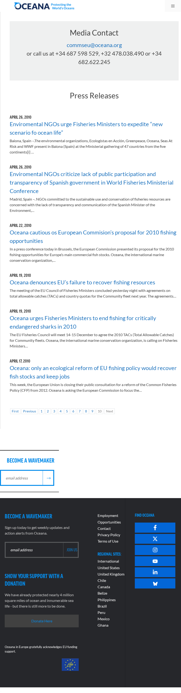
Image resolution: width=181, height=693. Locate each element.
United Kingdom (111, 574)
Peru (101, 612)
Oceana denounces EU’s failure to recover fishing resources (82, 282)
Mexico (104, 618)
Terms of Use (108, 541)
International (108, 561)
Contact (104, 528)
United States (109, 567)
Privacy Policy (109, 534)
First (15, 411)
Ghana (103, 625)
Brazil (102, 606)
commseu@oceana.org (94, 44)
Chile (102, 580)
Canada (104, 586)
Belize (102, 593)
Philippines (107, 599)
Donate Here (41, 621)
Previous (29, 411)
